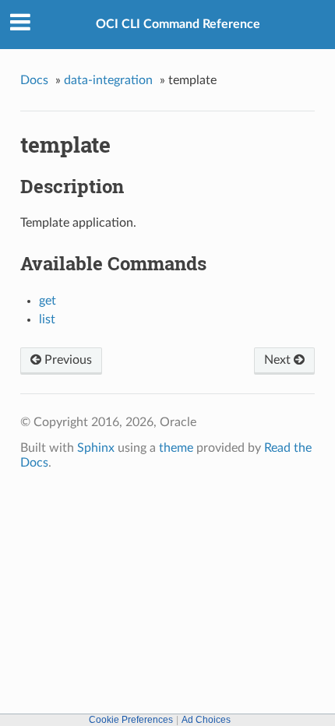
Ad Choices (206, 719)
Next (279, 360)
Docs (34, 80)
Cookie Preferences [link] (131, 719)
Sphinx (96, 448)
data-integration (108, 80)
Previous (66, 360)
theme (176, 448)
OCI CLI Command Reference (178, 24)
